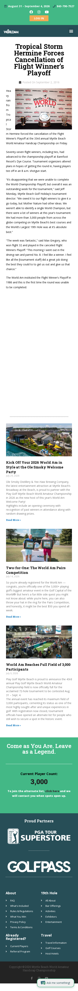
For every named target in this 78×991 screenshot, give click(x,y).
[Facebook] (31, 12)
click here (51, 791)
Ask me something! (58, 983)
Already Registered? (16, 937)
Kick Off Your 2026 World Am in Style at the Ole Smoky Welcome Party (34, 467)
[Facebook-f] (31, 978)
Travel (46, 935)
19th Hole (49, 893)
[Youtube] (46, 12)
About (11, 893)
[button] (71, 31)
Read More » (13, 519)
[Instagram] (39, 12)
